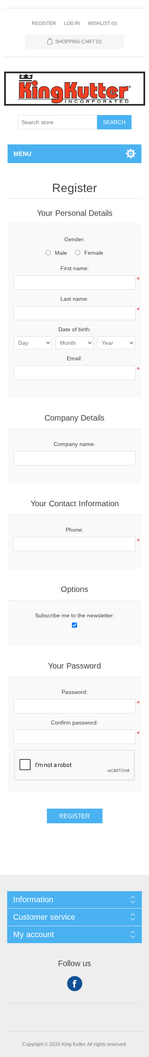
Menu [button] (22, 153)
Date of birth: (74, 329)
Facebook (74, 983)
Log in (72, 23)
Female (93, 253)
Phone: (74, 530)
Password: (75, 692)
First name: (74, 268)
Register (44, 23)
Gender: (74, 239)
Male (61, 253)
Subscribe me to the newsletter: (74, 615)
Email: (74, 358)
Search (114, 122)
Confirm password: (74, 722)
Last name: (74, 299)
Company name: (74, 444)
